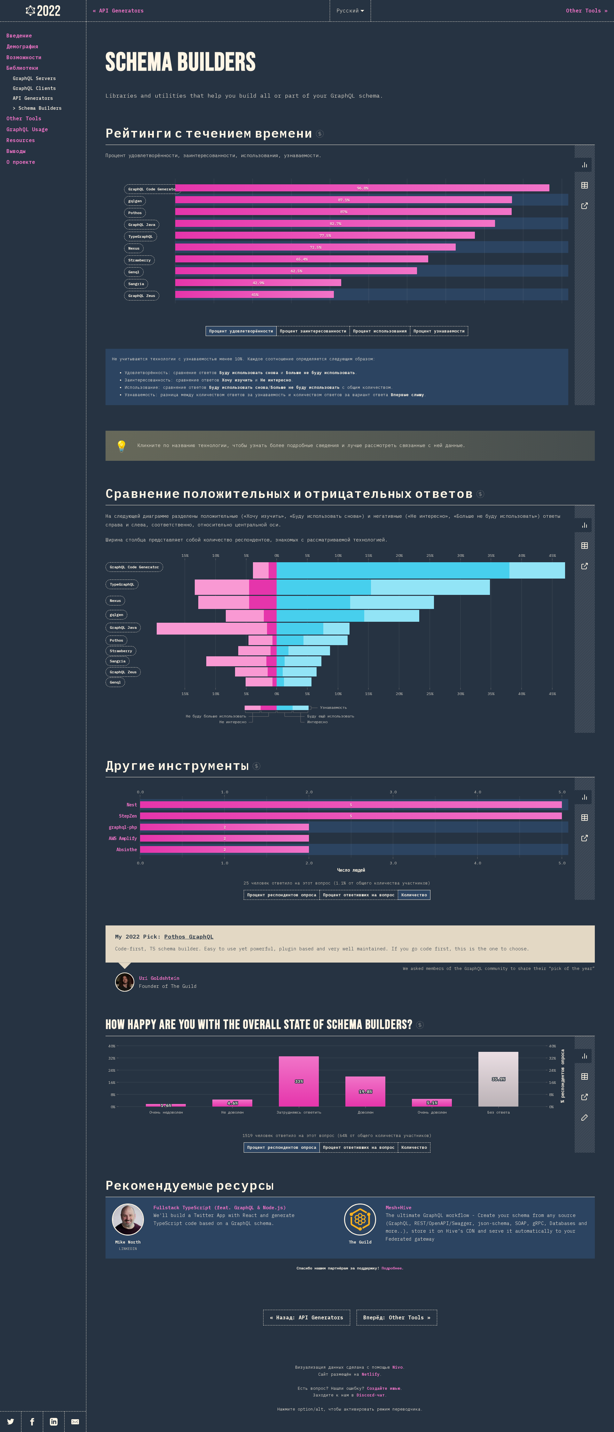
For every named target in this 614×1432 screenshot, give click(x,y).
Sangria (136, 283)
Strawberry (139, 260)
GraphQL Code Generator (152, 189)
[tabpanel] (350, 275)
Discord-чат (371, 1395)
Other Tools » (396, 1317)
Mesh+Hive (399, 1207)
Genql (133, 271)
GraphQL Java (141, 224)
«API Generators (306, 1317)
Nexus (133, 248)
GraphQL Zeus (141, 295)
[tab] (584, 165)
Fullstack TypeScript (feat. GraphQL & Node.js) (220, 1207)
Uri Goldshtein (125, 982)
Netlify (371, 1374)
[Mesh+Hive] (360, 1220)
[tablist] (583, 188)
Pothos (135, 212)
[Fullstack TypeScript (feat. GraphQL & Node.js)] (128, 1220)
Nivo (397, 1367)
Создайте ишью (383, 1388)
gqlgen (135, 200)
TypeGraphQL (140, 236)
